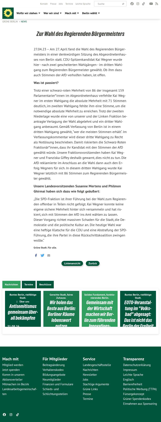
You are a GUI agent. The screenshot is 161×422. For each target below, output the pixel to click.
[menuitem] (44, 4)
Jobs (61, 3)
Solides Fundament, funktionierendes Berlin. (99, 296)
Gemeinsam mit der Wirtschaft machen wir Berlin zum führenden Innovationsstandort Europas (99, 317)
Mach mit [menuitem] (70, 13)
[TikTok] (143, 4)
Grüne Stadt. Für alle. (45, 247)
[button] (36, 254)
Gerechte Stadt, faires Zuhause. (61, 296)
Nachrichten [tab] (11, 284)
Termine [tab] (28, 284)
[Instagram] (138, 4)
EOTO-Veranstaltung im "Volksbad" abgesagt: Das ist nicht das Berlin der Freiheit (138, 314)
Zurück (93, 263)
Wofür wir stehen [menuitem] (27, 13)
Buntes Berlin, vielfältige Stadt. (23, 296)
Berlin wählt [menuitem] (89, 13)
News (24, 21)
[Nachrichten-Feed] (157, 4)
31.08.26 (13, 326)
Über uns (24, 301)
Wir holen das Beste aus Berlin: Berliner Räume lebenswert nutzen (61, 314)
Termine (69, 3)
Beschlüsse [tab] (45, 284)
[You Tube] (151, 4)
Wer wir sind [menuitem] (51, 13)
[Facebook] (132, 4)
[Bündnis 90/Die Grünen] (8, 13)
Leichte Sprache (82, 3)
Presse (53, 3)
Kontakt (44, 3)
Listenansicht (72, 263)
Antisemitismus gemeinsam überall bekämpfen (23, 312)
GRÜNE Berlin (10, 21)
